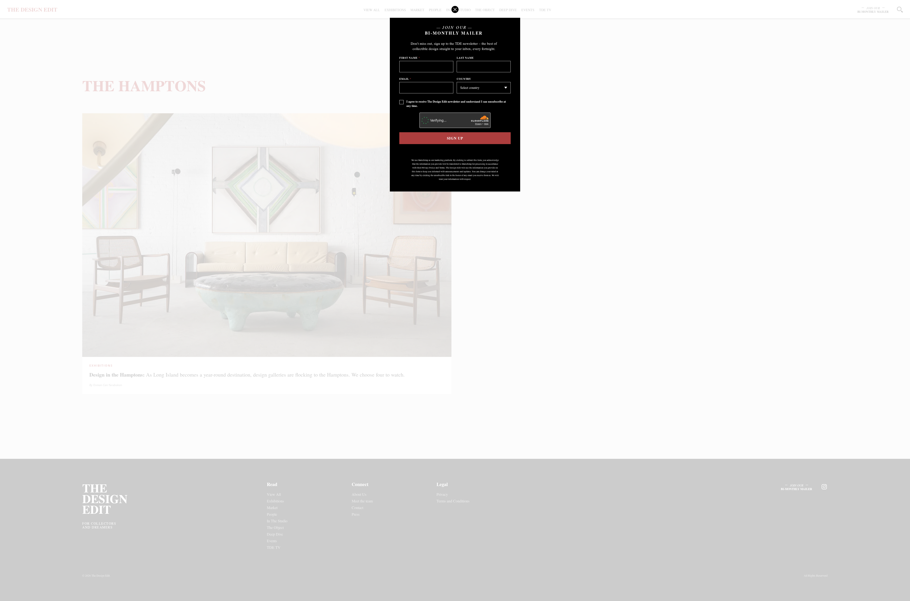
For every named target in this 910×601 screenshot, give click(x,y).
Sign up (455, 138)
